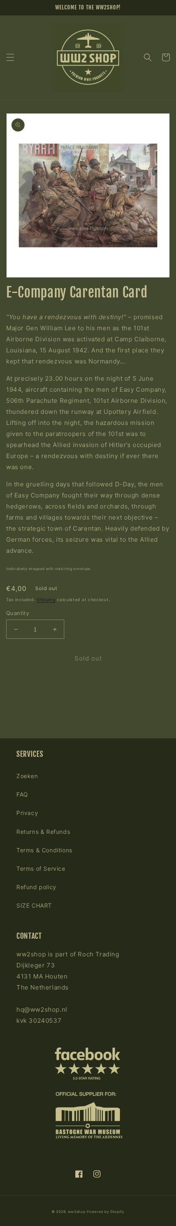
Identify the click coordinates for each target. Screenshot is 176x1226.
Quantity (17, 613)
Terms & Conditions (44, 850)
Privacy (27, 812)
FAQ (22, 794)
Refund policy (36, 886)
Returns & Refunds (43, 831)
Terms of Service (40, 868)
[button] (10, 57)
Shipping (46, 599)
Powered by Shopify (105, 1212)
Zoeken (27, 775)
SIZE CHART (34, 905)
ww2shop (77, 1212)
